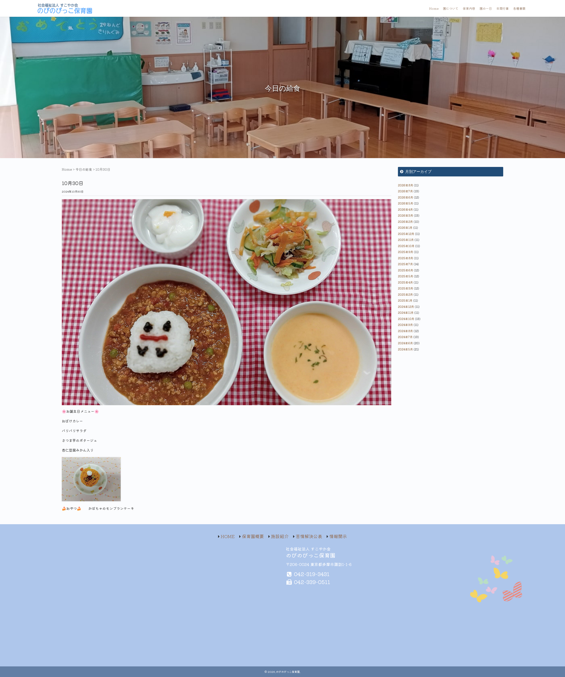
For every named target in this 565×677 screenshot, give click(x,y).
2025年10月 (406, 246)
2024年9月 (405, 325)
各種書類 (519, 8)
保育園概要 (253, 536)
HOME (228, 536)
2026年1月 (405, 227)
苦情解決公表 (309, 536)
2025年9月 (405, 252)
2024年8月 (405, 331)
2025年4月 (405, 282)
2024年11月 (406, 312)
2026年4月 (405, 209)
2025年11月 (406, 240)
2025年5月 (405, 276)
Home (434, 8)
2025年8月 (405, 258)
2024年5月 (405, 349)
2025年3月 (405, 288)
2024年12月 (406, 306)
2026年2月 (405, 221)
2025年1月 (405, 300)
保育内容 (469, 8)
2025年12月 (406, 234)
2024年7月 (405, 337)
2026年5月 (405, 203)
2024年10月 (406, 319)
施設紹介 (280, 536)
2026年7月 (405, 191)
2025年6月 (405, 270)
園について (450, 8)
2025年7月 (405, 264)
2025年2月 (405, 294)
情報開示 (338, 536)
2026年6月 (405, 197)
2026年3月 (405, 215)
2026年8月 (405, 185)
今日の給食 (83, 169)
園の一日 (486, 8)
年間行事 (502, 8)
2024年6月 (405, 343)
